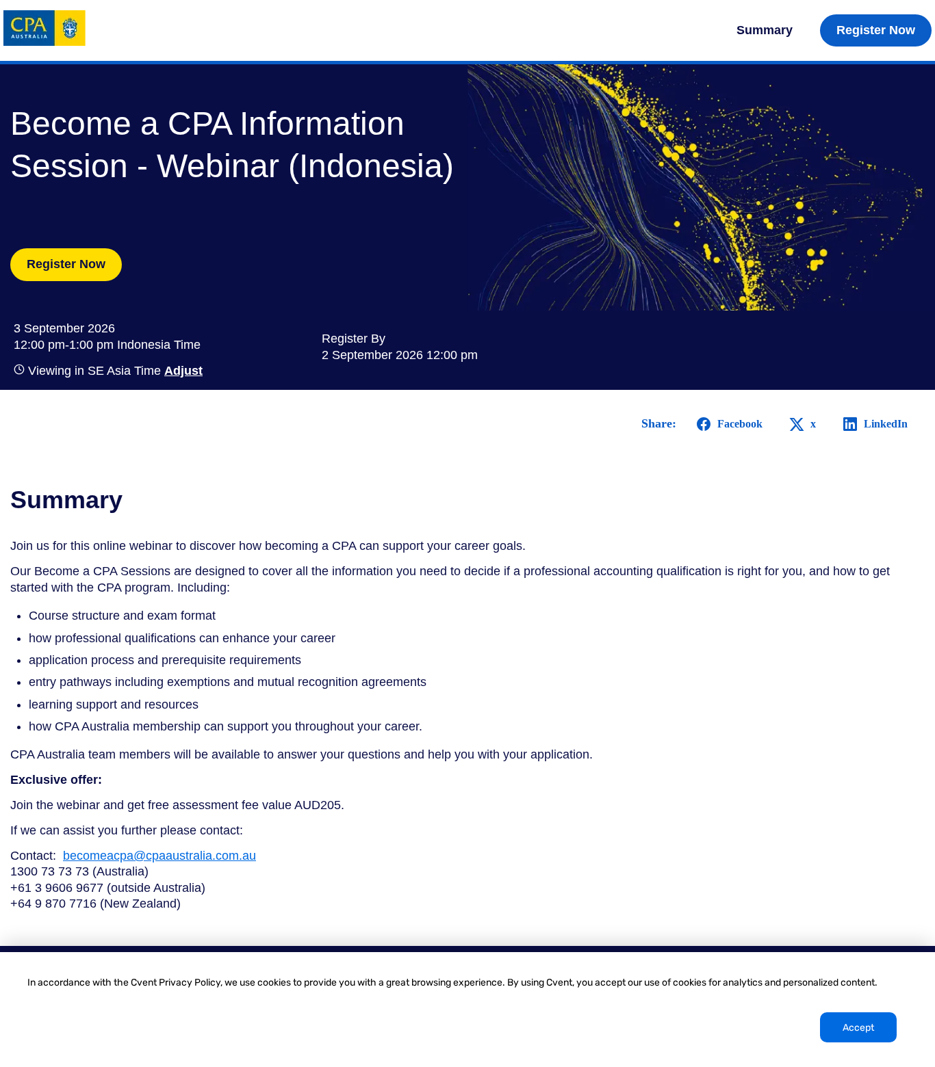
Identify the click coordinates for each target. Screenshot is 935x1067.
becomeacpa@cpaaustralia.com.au (159, 855)
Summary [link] (765, 30)
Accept (858, 1027)
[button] (182, 371)
